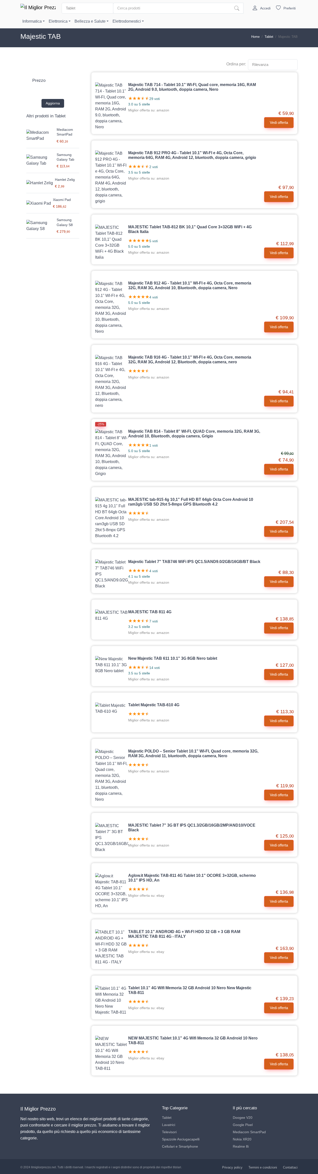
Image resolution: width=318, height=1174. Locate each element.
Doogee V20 (242, 1118)
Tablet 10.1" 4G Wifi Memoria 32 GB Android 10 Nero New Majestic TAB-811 (189, 990)
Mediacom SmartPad (249, 1132)
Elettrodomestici (127, 21)
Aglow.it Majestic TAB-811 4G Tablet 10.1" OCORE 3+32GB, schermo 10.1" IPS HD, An (192, 877)
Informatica (32, 21)
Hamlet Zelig (65, 180)
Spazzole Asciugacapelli (180, 1139)
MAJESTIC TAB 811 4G (149, 612)
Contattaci (290, 1167)
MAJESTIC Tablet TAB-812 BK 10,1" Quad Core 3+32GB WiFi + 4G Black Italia (190, 229)
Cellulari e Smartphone (180, 1146)
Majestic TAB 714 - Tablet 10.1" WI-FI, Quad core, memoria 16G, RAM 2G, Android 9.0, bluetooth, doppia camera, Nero (192, 87)
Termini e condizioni (262, 1167)
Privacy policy (232, 1167)
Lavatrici (168, 1125)
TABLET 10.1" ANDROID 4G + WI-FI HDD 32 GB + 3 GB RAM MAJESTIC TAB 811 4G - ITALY (184, 934)
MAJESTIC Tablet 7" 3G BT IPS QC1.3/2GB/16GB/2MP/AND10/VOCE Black (191, 827)
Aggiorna (53, 103)
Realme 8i (241, 1146)
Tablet (269, 37)
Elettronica (58, 21)
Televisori (169, 1132)
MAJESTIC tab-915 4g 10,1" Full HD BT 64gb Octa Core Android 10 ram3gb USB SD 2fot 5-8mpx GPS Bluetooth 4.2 (190, 501)
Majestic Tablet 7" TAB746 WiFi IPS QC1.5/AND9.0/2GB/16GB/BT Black (194, 562)
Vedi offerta (279, 122)
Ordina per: (236, 64)
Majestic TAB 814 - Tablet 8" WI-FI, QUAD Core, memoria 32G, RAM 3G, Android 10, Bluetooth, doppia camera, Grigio (194, 433)
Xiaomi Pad (62, 200)
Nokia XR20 (242, 1139)
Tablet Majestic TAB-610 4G (153, 705)
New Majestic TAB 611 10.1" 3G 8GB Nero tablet (172, 658)
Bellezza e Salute (90, 21)
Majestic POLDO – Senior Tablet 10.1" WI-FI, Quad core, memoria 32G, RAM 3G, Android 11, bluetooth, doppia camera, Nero (193, 753)
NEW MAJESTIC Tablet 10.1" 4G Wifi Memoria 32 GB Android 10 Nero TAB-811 (193, 1040)
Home (255, 37)
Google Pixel (243, 1125)
